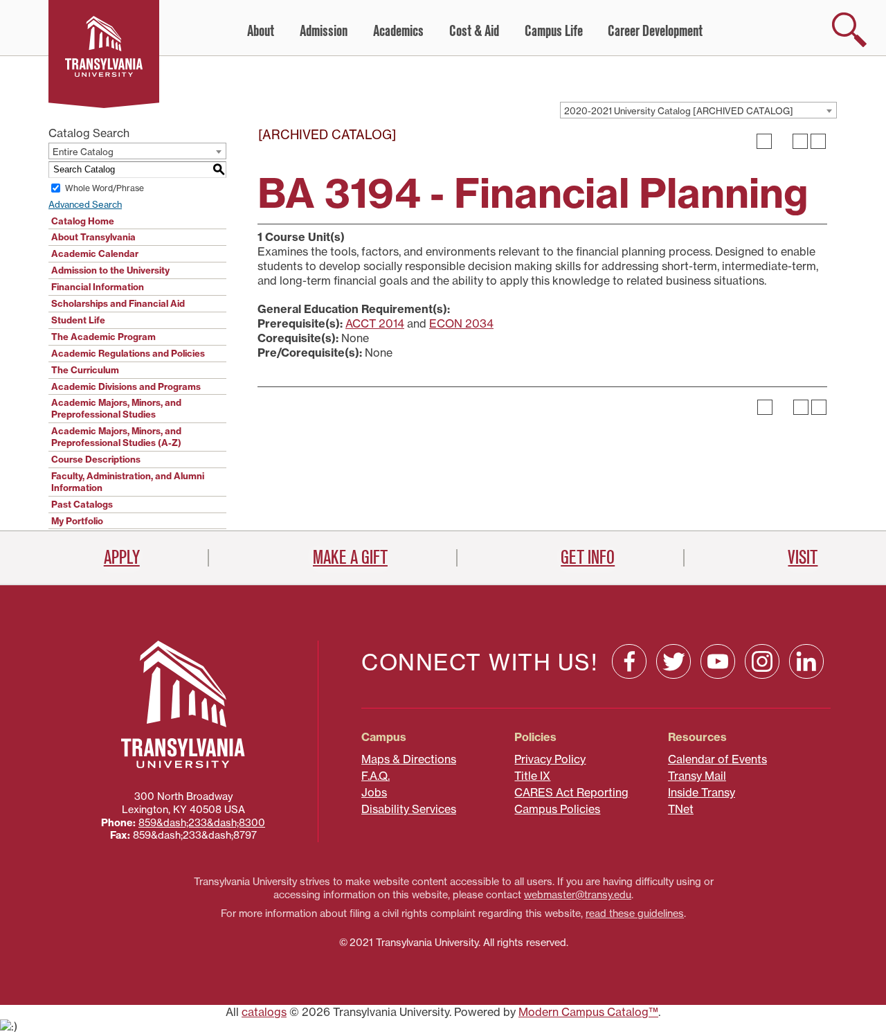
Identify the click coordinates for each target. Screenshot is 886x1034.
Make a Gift (350, 557)
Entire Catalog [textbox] (83, 151)
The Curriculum (85, 369)
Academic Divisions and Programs (126, 386)
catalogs (264, 1012)
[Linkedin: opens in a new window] (806, 661)
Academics (398, 31)
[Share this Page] (782, 141)
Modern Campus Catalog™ (588, 1012)
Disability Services (408, 809)
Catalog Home (82, 220)
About (260, 31)
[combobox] (698, 110)
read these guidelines (635, 913)
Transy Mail (697, 776)
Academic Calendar (94, 253)
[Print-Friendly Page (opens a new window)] (800, 141)
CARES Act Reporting (571, 792)
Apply (122, 557)
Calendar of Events (717, 759)
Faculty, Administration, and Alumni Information (127, 481)
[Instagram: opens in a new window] (762, 661)
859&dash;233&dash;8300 (201, 823)
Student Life (78, 320)
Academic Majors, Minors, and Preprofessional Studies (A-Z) (116, 436)
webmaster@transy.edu (577, 895)
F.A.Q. (375, 776)
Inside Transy (701, 792)
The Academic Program (103, 336)
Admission (323, 31)
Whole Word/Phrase (104, 188)
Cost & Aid (474, 31)
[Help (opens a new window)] (818, 141)
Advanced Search (85, 204)
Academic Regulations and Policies (128, 353)
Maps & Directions (408, 759)
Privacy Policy (550, 759)
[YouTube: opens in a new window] (717, 661)
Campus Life (554, 31)
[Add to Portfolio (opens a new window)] (764, 141)
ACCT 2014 (374, 323)
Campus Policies (557, 809)
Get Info (588, 557)
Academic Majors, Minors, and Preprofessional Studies (116, 408)
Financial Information (97, 286)
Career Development (655, 31)
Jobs (374, 792)
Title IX (532, 776)
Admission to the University (110, 270)
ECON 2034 (461, 323)
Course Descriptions (96, 459)
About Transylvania (93, 236)
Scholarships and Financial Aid (118, 303)
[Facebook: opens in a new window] (629, 661)
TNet (681, 809)
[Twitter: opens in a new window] (673, 661)
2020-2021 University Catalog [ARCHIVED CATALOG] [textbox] (678, 110)
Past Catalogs (82, 504)
